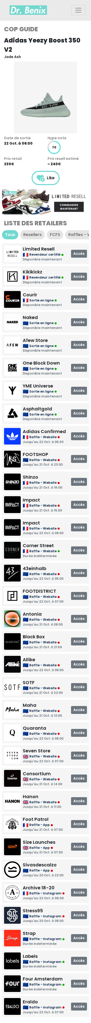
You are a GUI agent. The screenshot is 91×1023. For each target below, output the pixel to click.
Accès (79, 253)
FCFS (55, 235)
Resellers (32, 235)
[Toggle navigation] (78, 10)
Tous (10, 235)
